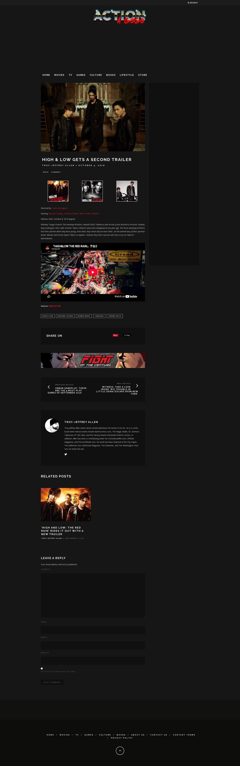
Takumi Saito (114, 316)
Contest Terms (184, 735)
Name (44, 622)
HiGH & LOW (55, 306)
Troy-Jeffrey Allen (58, 165)
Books (111, 75)
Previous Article (64, 385)
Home (46, 75)
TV (70, 75)
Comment (45, 569)
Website (45, 653)
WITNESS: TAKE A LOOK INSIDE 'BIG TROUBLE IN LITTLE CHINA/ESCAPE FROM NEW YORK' (117, 390)
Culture (96, 75)
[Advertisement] (120, 48)
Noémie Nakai (84, 316)
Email (44, 637)
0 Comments (56, 172)
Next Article (124, 383)
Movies (59, 75)
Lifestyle (127, 75)
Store (142, 75)
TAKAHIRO (99, 316)
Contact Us (158, 735)
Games (81, 75)
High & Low (47, 316)
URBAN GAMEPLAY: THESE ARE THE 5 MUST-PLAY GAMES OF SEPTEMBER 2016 (67, 390)
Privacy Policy (122, 738)
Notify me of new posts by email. (59, 672)
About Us (138, 735)
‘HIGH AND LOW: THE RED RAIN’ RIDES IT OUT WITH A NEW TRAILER (62, 531)
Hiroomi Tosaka (55, 213)
